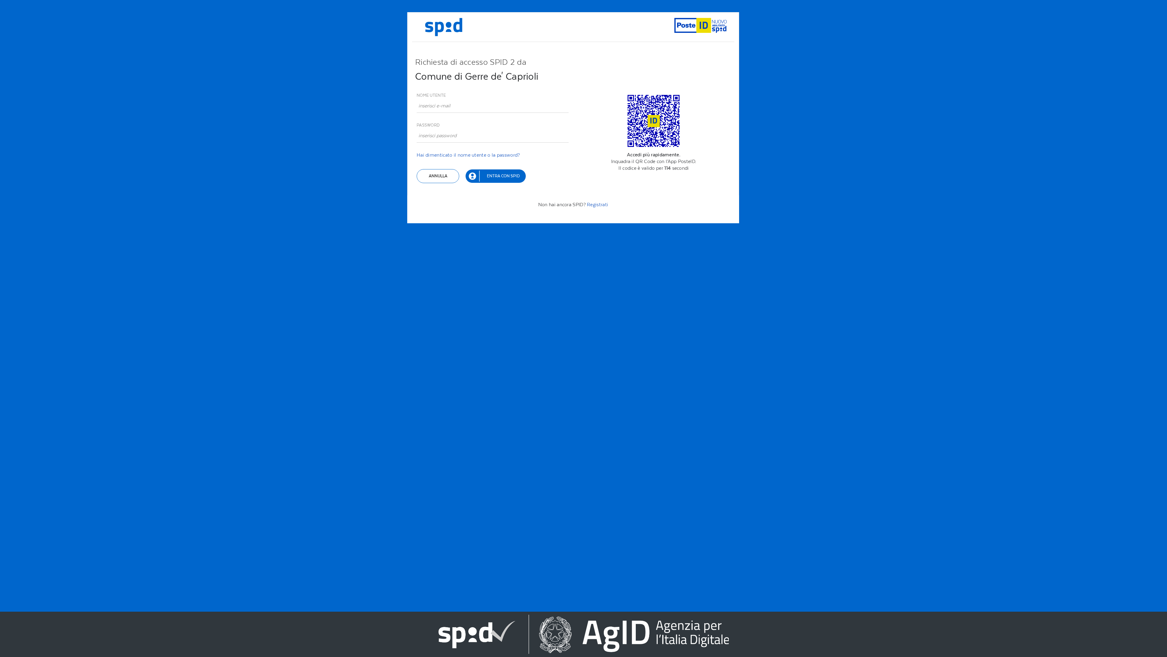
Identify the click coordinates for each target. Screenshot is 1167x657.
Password (428, 125)
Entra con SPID (503, 176)
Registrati (597, 204)
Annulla (438, 176)
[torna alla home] (444, 27)
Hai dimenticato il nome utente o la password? (468, 155)
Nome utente (431, 95)
